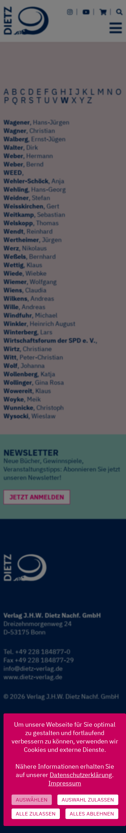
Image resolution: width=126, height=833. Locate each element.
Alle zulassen (36, 813)
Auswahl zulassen (88, 799)
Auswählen (32, 799)
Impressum (64, 783)
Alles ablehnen (92, 813)
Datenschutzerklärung (81, 775)
